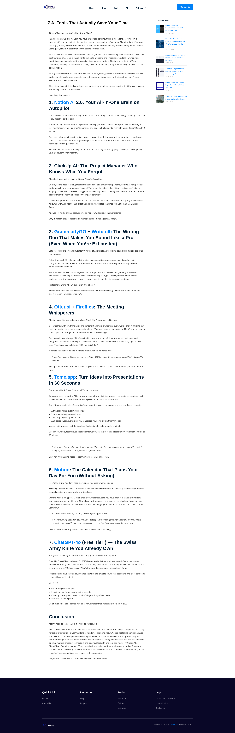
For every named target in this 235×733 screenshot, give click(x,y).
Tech (116, 8)
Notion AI (65, 102)
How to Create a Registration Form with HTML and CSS (174, 27)
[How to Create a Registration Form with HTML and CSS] (160, 29)
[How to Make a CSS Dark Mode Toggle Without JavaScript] (160, 59)
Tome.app (65, 377)
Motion (62, 469)
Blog (104, 8)
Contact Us (185, 7)
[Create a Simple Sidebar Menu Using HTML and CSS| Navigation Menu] (160, 72)
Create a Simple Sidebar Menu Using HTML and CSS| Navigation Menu (174, 71)
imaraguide (174, 724)
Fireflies (85, 306)
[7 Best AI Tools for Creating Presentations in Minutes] (160, 99)
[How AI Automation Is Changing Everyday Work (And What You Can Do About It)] (160, 44)
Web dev (139, 8)
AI (127, 8)
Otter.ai (62, 306)
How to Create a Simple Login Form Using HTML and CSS (174, 85)
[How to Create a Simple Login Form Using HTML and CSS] (160, 86)
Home (91, 8)
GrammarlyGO (71, 231)
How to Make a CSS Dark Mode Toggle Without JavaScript (175, 57)
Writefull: (102, 231)
